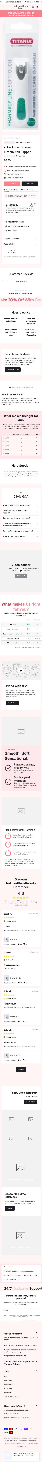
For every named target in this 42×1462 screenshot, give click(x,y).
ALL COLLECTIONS (13, 369)
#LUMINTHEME (30, 1102)
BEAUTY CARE (9, 1384)
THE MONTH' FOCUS (11, 1397)
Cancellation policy (22, 1446)
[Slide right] (35, 204)
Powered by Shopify (26, 1438)
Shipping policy (21, 1443)
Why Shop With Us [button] (13, 1333)
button (10, 1208)
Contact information (33, 1443)
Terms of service (10, 1443)
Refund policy (23, 1440)
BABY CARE (8, 1380)
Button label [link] (21, 576)
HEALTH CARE (9, 1393)
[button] (4, 7)
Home (5, 138)
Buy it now (30, 184)
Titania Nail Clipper (15, 138)
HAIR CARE (8, 1388)
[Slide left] (31, 204)
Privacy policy (33, 1440)
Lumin (8, 1440)
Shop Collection (12, 703)
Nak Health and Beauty (14, 1438)
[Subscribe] (38, 1310)
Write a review (21, 282)
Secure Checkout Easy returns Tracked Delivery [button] (19, 1362)
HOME (6, 1376)
